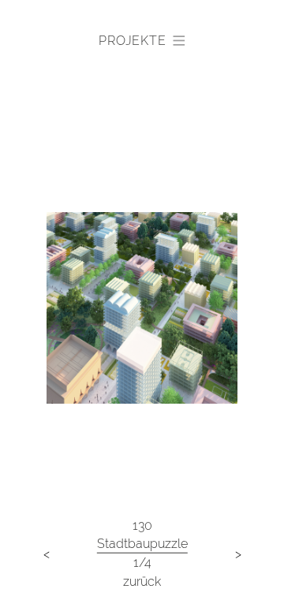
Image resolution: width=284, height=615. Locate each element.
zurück (142, 580)
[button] (142, 41)
